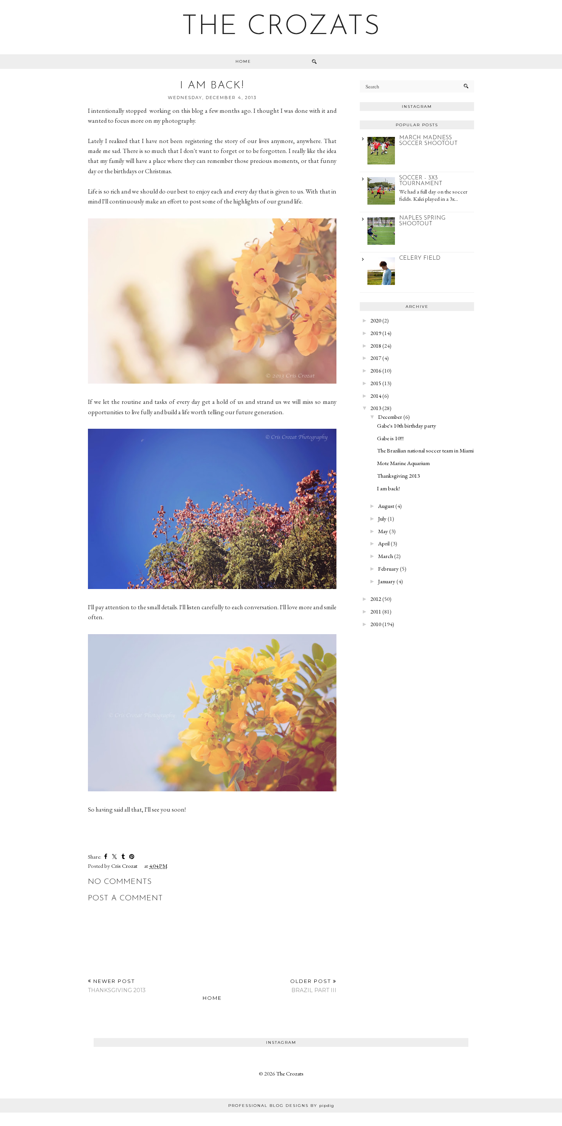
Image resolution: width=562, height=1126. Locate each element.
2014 (375, 395)
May (383, 531)
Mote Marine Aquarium (403, 463)
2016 (375, 370)
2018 (375, 345)
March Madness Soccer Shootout (428, 140)
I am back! (388, 488)
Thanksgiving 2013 (398, 475)
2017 (375, 357)
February (388, 568)
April (384, 543)
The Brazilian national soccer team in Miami (425, 450)
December (390, 416)
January (386, 581)
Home (243, 61)
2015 (375, 383)
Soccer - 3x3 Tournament (420, 181)
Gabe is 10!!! (390, 438)
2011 (375, 611)
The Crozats (281, 27)
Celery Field (419, 258)
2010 (375, 624)
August (386, 505)
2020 (375, 320)
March (385, 556)
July (382, 518)
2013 (375, 408)
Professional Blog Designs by (281, 1105)
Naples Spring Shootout (422, 221)
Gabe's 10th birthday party (406, 425)
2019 (375, 333)
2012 (375, 598)
